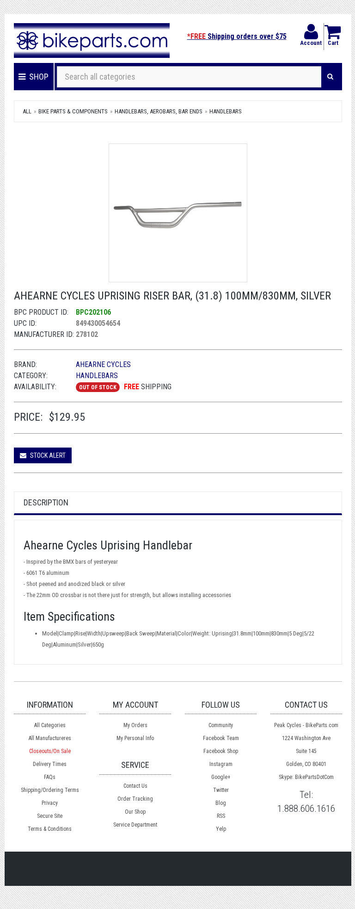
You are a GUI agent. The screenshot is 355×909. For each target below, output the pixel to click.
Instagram (221, 764)
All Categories (50, 725)
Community (220, 725)
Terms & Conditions (50, 829)
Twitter (221, 790)
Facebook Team (221, 738)
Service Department (135, 825)
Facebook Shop (220, 751)
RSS (221, 816)
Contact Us (135, 786)
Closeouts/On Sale (50, 751)
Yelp (221, 829)
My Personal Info (135, 738)
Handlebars (225, 111)
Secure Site (49, 816)
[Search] (330, 76)
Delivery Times (50, 764)
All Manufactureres (50, 738)
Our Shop (135, 812)
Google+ (220, 777)
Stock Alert (47, 455)
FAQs (49, 777)
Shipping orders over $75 (237, 36)
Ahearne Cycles (103, 364)
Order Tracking (135, 799)
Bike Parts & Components (73, 111)
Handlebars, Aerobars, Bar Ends (158, 111)
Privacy (50, 803)
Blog (220, 803)
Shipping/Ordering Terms (50, 790)
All (27, 111)
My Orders (135, 725)
